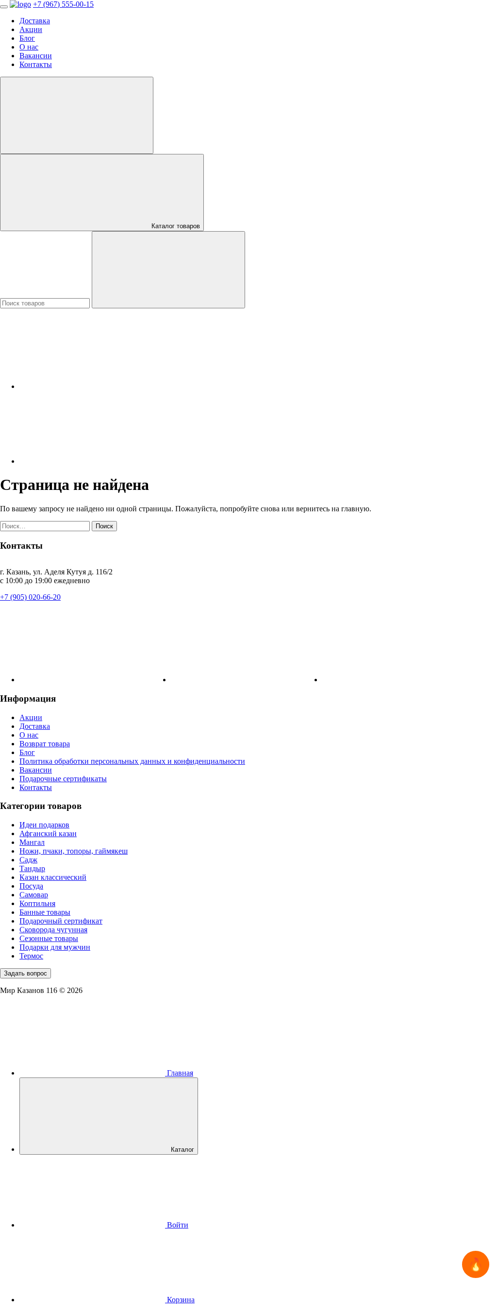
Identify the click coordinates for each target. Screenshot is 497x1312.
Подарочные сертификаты (63, 778)
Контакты (35, 64)
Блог (27, 38)
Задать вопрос (25, 973)
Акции (30, 29)
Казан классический (52, 877)
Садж (28, 860)
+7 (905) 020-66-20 (30, 597)
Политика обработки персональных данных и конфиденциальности (132, 761)
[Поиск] (168, 269)
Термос (31, 956)
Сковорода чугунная (53, 929)
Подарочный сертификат (60, 921)
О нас (28, 47)
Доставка (34, 21)
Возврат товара (44, 744)
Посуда (31, 886)
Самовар (33, 895)
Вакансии (35, 55)
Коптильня (37, 903)
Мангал (32, 842)
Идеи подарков (44, 825)
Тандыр (32, 868)
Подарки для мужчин (54, 947)
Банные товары (44, 912)
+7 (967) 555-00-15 (63, 4)
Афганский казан (48, 833)
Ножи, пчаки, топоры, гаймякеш (73, 851)
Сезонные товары (48, 938)
